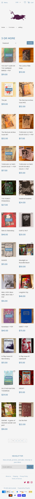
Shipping (15, 476)
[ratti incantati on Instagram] (32, 483)
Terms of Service (17, 478)
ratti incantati (12, 488)
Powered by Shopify (24, 488)
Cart (32, 2)
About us (8, 476)
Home (3, 27)
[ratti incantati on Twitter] (25, 483)
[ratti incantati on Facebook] (28, 483)
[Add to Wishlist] (14, 48)
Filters (30, 43)
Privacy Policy (24, 476)
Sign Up (30, 467)
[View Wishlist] (25, 2)
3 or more (11, 27)
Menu (6, 2)
